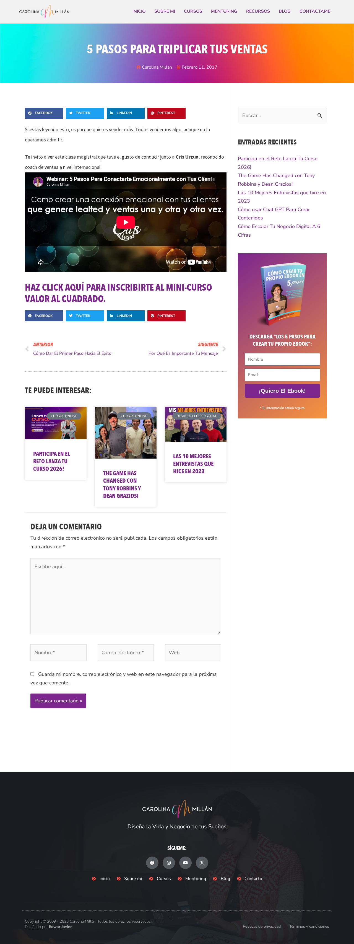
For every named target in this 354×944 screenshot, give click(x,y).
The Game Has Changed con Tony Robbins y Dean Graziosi (121, 484)
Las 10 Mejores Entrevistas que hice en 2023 (193, 464)
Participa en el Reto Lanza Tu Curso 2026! (51, 461)
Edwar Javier (60, 926)
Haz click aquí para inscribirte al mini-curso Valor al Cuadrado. (118, 293)
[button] (44, 113)
